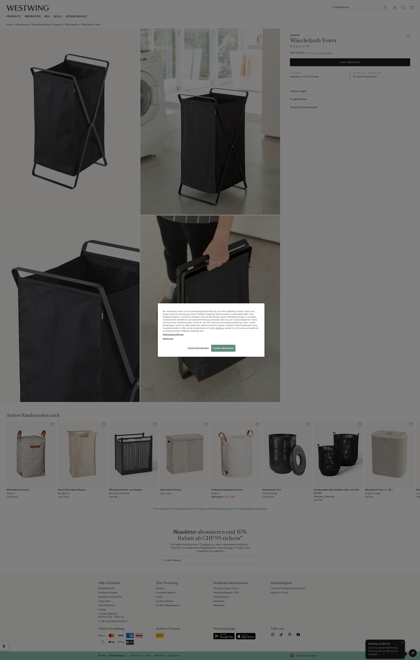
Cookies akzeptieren (223, 348)
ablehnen (220, 328)
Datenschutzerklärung (173, 334)
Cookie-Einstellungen (198, 348)
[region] (211, 330)
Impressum (168, 338)
